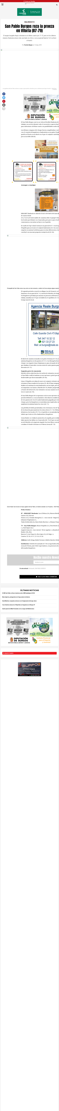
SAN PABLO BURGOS (40, 568)
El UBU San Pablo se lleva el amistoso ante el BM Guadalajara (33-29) (18, 593)
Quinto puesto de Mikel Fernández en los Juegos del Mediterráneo (18, 608)
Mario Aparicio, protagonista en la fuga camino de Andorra (16, 597)
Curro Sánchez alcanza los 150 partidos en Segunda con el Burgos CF (18, 605)
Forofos (33, 1)
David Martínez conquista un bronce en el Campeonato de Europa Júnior (19, 601)
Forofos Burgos (28, 45)
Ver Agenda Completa (8, 653)
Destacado (31, 568)
